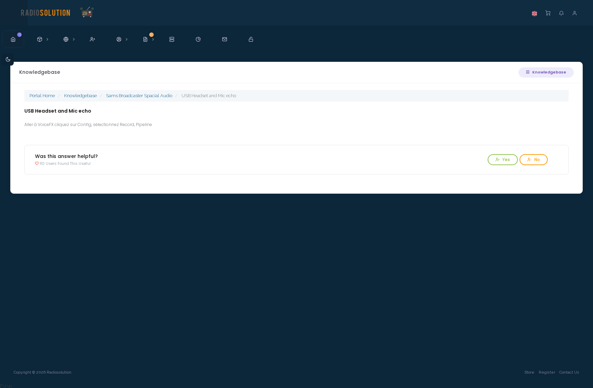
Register (547, 372)
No (536, 159)
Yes (505, 159)
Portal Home (42, 95)
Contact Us (569, 372)
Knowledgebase (548, 72)
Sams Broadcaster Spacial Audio (139, 95)
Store (529, 372)
